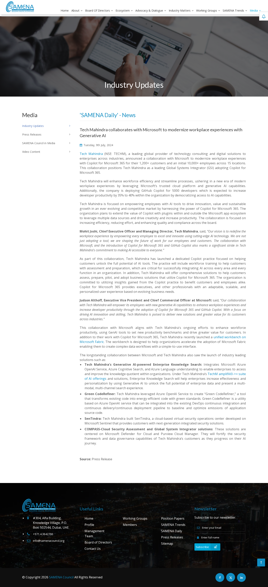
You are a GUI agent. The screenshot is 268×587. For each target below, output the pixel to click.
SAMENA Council (61, 577)
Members (130, 525)
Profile (89, 525)
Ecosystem (123, 10)
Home (65, 10)
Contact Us (93, 548)
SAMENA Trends (234, 10)
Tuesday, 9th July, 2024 (98, 145)
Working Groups (207, 10)
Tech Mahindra (91, 154)
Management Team (94, 533)
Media (254, 10)
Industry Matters (180, 10)
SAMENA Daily (171, 531)
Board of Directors (98, 10)
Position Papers (172, 518)
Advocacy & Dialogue (149, 10)
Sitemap (167, 543)
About (75, 10)
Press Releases (172, 537)
